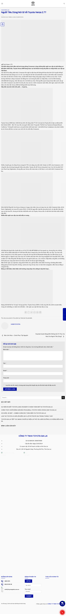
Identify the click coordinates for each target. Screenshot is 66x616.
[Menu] (2, 4)
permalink (30, 318)
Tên (4, 363)
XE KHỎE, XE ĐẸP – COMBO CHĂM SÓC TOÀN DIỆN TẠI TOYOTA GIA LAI (23, 413)
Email (5, 370)
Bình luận (6, 349)
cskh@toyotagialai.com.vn (12, 589)
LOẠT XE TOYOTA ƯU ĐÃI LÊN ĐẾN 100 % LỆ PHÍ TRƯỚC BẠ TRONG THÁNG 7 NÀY (27, 416)
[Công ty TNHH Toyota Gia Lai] (33, 3)
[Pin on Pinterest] (37, 312)
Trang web (6, 377)
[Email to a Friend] (34, 312)
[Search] (64, 3)
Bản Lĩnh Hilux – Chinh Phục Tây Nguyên (16, 335)
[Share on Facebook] (28, 312)
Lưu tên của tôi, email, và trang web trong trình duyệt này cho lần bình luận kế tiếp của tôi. (31, 385)
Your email (28, 589)
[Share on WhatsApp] (25, 312)
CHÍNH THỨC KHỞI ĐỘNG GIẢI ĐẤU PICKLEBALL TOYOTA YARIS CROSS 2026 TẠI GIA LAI (28, 410)
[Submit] (63, 397)
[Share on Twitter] (31, 312)
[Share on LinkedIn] (40, 312)
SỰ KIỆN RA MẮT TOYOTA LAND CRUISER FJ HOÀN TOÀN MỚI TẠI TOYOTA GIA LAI (26, 407)
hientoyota (20, 17)
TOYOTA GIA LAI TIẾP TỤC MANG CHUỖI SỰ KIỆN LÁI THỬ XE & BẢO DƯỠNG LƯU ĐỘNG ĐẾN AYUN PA (32, 420)
